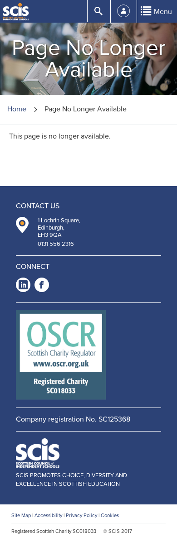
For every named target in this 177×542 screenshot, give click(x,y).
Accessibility (48, 515)
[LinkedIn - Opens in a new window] (23, 286)
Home (16, 109)
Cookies (110, 515)
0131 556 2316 (56, 244)
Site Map (21, 515)
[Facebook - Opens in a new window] (41, 286)
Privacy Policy (81, 515)
